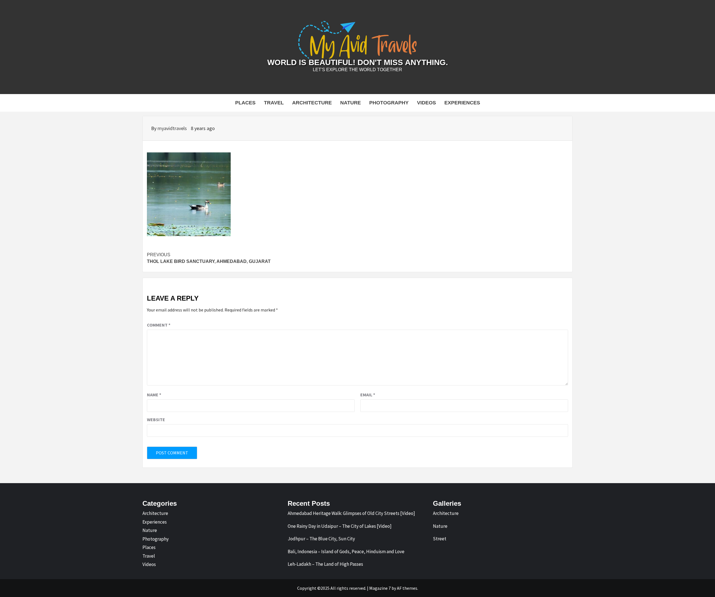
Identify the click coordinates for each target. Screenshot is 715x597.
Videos (426, 103)
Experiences (462, 103)
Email (367, 394)
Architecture (312, 103)
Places (245, 103)
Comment (158, 325)
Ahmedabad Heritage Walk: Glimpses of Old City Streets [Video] (351, 513)
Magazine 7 (380, 588)
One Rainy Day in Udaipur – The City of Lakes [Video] (340, 526)
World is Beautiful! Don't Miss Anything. (357, 62)
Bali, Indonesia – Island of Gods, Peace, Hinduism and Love (346, 551)
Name (154, 394)
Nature (350, 103)
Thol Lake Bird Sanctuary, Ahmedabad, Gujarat (209, 258)
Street (439, 539)
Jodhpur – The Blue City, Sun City (321, 539)
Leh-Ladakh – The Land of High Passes (325, 564)
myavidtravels (173, 128)
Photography (389, 103)
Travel (274, 103)
